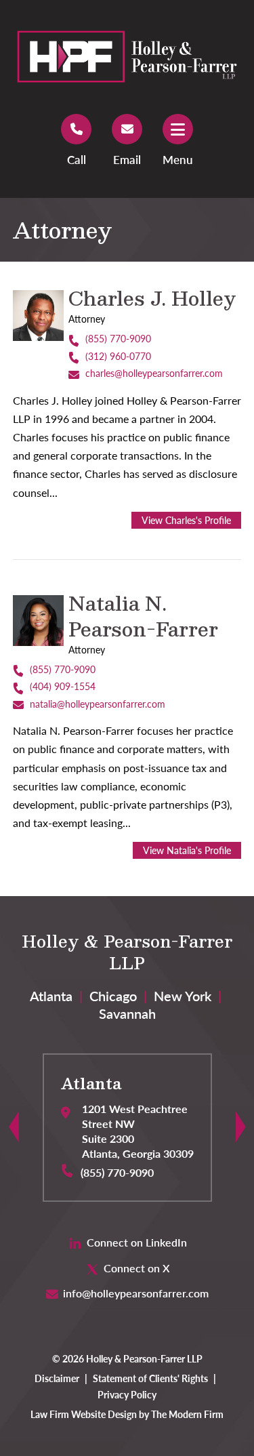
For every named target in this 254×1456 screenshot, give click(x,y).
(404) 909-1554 (63, 686)
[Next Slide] (241, 1128)
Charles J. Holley (152, 298)
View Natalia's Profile (187, 850)
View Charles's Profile (186, 520)
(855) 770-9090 (118, 338)
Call (76, 159)
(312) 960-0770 (118, 356)
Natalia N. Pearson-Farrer (143, 616)
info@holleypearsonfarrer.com (136, 1293)
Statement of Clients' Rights (150, 1378)
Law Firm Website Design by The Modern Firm (127, 1414)
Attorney (86, 318)
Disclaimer (57, 1378)
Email (127, 159)
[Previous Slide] (14, 1128)
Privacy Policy (127, 1394)
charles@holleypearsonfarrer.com (154, 373)
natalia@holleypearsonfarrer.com (97, 703)
